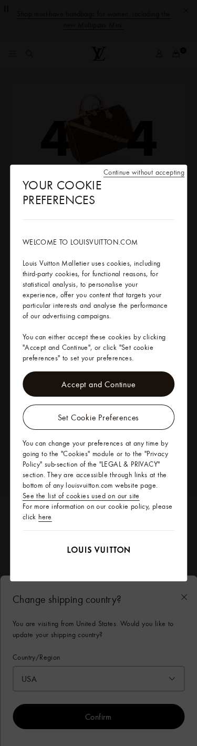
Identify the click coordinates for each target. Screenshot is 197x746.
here (45, 516)
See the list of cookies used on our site (81, 495)
